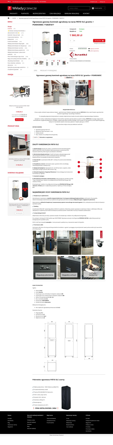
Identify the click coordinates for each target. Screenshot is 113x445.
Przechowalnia (50, 422)
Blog (9, 422)
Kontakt (10, 418)
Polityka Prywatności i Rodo (92, 420)
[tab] (36, 70)
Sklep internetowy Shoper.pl (56, 435)
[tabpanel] (69, 242)
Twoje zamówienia (51, 418)
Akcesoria (10, 65)
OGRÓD (10, 28)
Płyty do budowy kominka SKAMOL (17, 58)
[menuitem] (13, 13)
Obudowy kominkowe (14, 61)
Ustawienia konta (51, 420)
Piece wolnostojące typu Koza (16, 56)
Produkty (88, 427)
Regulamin (10, 427)
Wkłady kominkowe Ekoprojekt (16, 43)
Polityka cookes (31, 420)
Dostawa (29, 424)
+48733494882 (42, 1)
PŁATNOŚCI (10, 420)
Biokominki (11, 39)
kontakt (88, 418)
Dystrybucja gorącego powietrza (16, 67)
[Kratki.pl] (78, 54)
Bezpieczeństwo (70, 424)
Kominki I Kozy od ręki (14, 35)
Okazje (10, 26)
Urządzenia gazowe (13, 69)
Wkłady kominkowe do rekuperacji (17, 46)
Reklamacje (69, 422)
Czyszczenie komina (13, 37)
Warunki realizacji (31, 422)
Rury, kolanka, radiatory (14, 63)
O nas (67, 418)
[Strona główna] (22, 7)
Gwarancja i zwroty (12, 424)
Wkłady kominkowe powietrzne (16, 50)
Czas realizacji (69, 427)
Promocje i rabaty (90, 429)
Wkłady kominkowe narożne (15, 48)
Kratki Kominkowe (13, 41)
